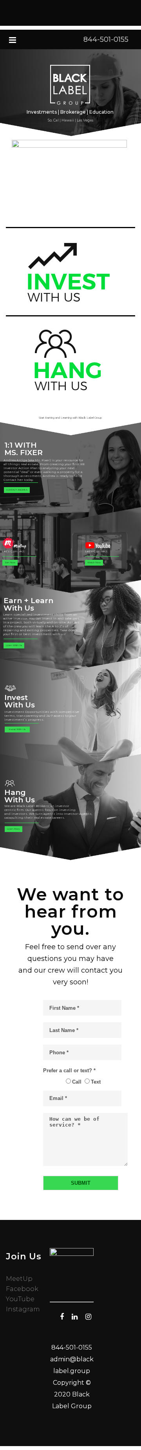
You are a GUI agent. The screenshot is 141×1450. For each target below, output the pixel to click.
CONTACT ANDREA (16, 489)
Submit (80, 1183)
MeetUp (19, 1278)
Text (96, 1082)
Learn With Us (14, 645)
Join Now (10, 562)
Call (76, 1082)
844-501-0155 (105, 39)
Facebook (22, 1289)
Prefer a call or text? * (69, 1070)
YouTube (20, 1299)
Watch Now (94, 562)
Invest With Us (17, 729)
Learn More (13, 828)
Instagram (23, 1309)
